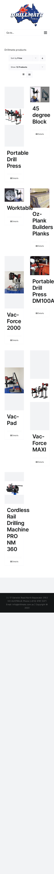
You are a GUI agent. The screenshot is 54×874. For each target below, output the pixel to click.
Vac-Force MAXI (39, 443)
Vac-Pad (13, 419)
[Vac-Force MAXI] (39, 390)
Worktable (20, 208)
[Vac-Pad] (14, 380)
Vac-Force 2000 (14, 321)
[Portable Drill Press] (14, 117)
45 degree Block (41, 115)
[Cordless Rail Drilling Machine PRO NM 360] (14, 488)
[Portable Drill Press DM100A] (39, 265)
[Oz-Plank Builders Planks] (39, 198)
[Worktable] (14, 195)
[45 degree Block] (39, 94)
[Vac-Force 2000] (14, 282)
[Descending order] (42, 58)
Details (15, 178)
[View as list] (29, 74)
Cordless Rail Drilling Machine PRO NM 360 (18, 529)
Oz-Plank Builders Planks (42, 224)
